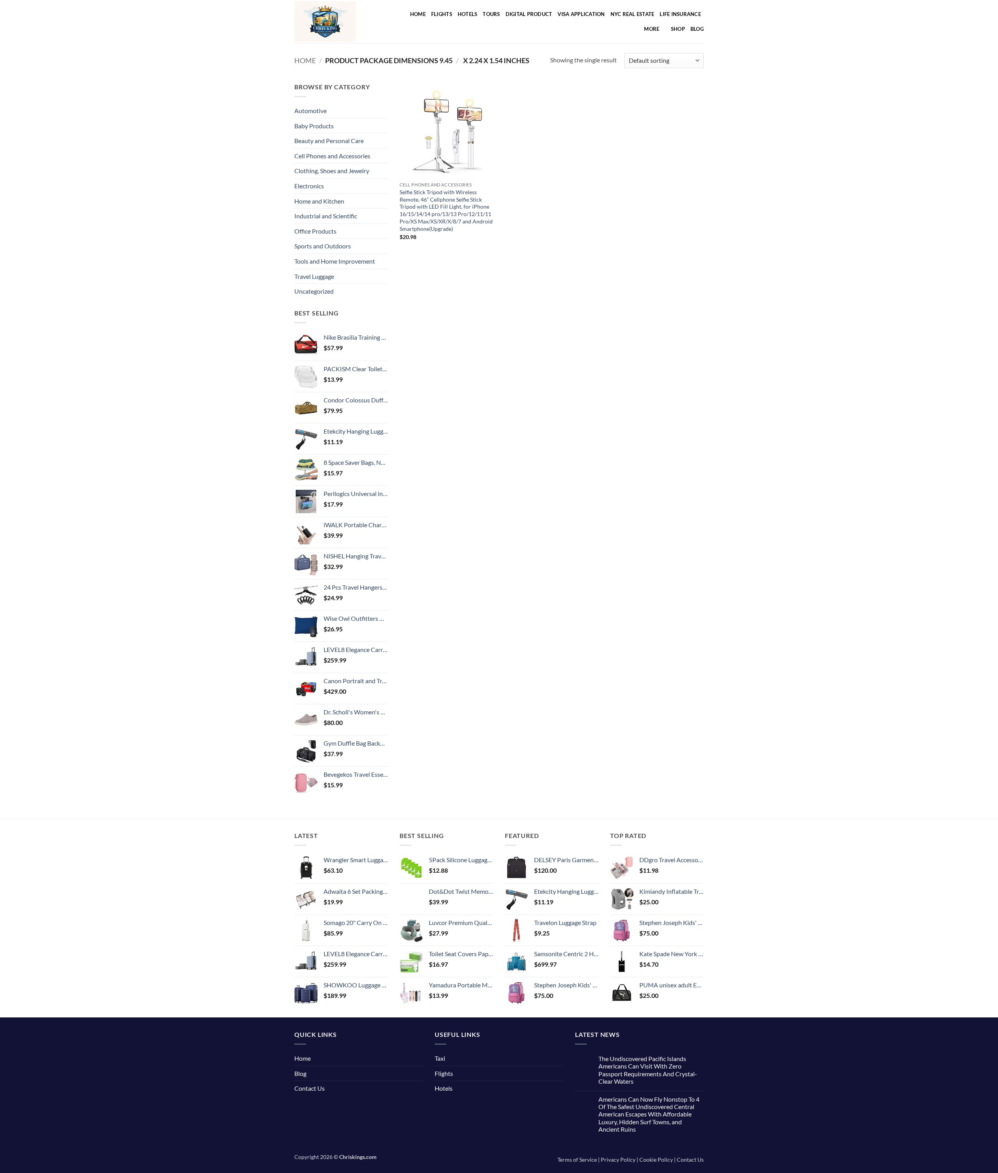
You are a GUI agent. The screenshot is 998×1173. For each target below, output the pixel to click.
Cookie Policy (656, 1159)
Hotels (468, 14)
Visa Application (581, 14)
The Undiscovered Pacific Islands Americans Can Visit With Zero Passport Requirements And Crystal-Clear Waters (647, 1070)
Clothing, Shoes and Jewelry (331, 170)
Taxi (440, 1058)
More (651, 29)
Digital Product (529, 14)
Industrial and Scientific (325, 216)
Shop (678, 29)
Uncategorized (314, 291)
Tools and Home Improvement (334, 261)
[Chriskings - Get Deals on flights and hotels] (334, 21)
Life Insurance (680, 14)
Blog (697, 29)
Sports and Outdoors (322, 246)
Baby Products (314, 125)
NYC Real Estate (632, 14)
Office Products (315, 231)
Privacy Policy (618, 1159)
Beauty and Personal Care (329, 140)
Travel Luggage (314, 276)
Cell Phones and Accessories (332, 155)
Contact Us (309, 1088)
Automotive (310, 110)
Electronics (309, 186)
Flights (441, 14)
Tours (491, 14)
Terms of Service (577, 1159)
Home (418, 14)
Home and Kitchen (319, 201)
